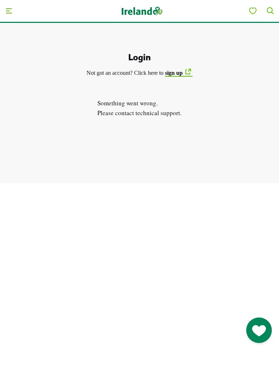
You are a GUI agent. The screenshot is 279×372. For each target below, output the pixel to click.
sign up (174, 73)
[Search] (270, 11)
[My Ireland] (253, 11)
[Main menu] (8, 11)
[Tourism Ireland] (141, 10)
